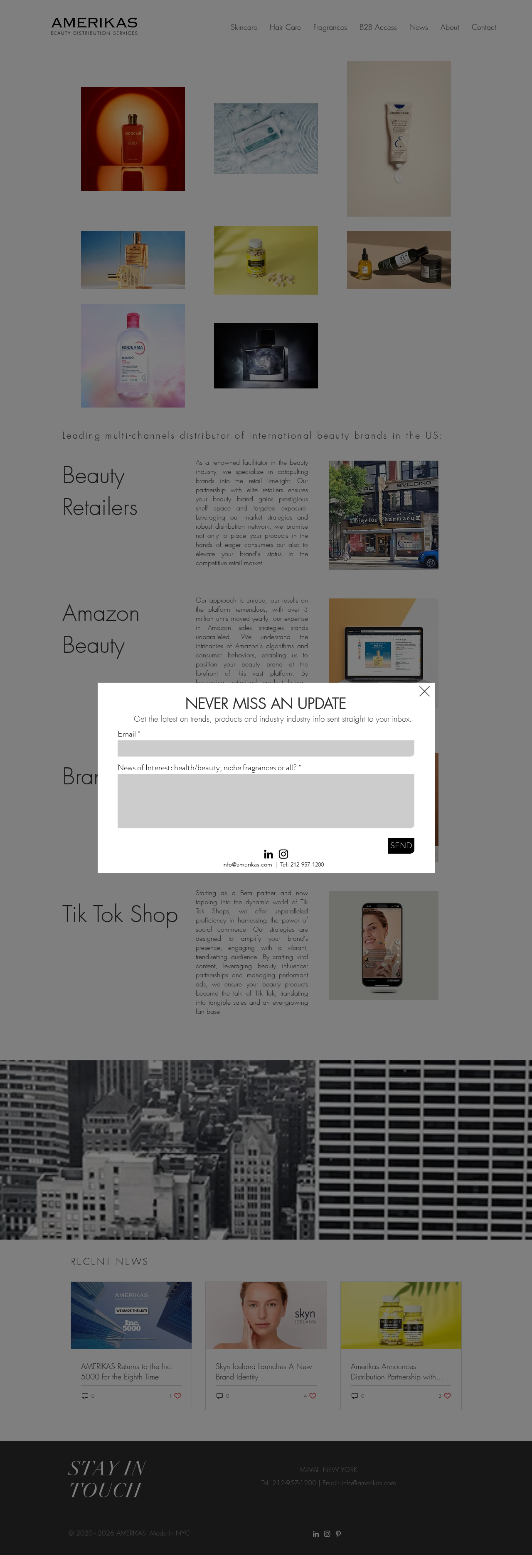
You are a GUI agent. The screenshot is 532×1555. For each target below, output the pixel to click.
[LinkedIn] (268, 854)
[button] (424, 691)
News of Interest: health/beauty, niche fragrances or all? (207, 768)
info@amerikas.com (247, 864)
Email (127, 734)
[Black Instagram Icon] (283, 854)
